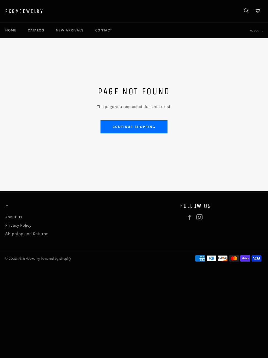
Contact (103, 30)
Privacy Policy (18, 225)
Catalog (36, 30)
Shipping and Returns (26, 233)
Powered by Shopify (56, 259)
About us (13, 216)
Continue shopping (134, 127)
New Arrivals (70, 30)
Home (10, 30)
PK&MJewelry (24, 11)
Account (256, 30)
